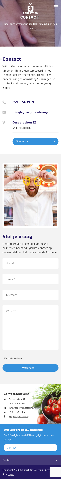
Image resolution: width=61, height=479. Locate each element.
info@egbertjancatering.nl (32, 112)
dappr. (11, 474)
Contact (11, 447)
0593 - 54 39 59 (23, 102)
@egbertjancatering (19, 416)
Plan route (22, 141)
